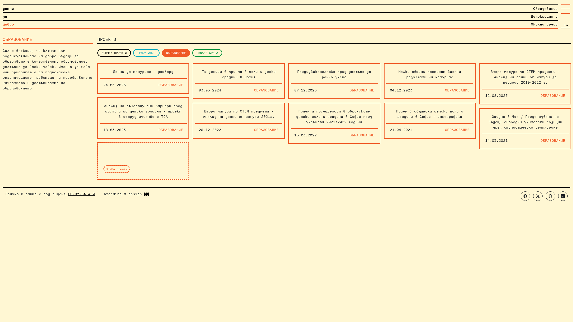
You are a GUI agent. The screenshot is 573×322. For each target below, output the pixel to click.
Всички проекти (114, 53)
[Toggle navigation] (565, 9)
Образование (176, 53)
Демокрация (146, 53)
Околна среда (207, 53)
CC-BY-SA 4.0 (81, 194)
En (565, 25)
